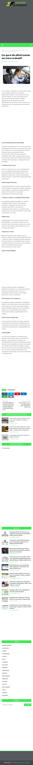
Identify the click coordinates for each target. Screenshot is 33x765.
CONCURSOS (5, 648)
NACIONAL (4, 681)
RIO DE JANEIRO (6, 687)
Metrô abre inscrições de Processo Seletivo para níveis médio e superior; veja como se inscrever (19, 550)
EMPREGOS (5, 667)
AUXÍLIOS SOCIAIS (6, 645)
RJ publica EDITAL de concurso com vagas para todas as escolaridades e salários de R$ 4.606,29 (19, 533)
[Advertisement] (16, 24)
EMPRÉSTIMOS (5, 670)
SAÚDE (4, 690)
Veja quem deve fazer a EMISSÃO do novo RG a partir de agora (19, 590)
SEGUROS (4, 692)
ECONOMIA (5, 662)
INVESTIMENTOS (6, 676)
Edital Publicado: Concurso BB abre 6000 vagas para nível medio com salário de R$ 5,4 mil (19, 566)
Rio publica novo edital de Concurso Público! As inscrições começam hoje (19, 598)
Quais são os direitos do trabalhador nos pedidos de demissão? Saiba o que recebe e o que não (20, 583)
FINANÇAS (4, 673)
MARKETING (5, 678)
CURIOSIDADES (13, 50)
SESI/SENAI (5, 695)
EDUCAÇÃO (5, 665)
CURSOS (4, 656)
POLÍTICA (4, 684)
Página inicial (5, 50)
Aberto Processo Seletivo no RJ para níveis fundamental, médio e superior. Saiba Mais (19, 575)
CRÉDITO (4, 651)
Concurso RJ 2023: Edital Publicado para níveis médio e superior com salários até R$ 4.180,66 (19, 541)
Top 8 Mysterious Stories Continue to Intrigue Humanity (19, 436)
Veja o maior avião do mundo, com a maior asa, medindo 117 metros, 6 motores (19, 420)
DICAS (3, 659)
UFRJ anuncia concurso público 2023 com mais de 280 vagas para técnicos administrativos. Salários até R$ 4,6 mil (20, 558)
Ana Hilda (5, 61)
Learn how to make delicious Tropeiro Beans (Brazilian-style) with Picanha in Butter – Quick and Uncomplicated (19, 428)
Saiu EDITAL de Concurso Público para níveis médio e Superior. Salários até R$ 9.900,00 (20, 606)
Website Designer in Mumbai (21, 762)
